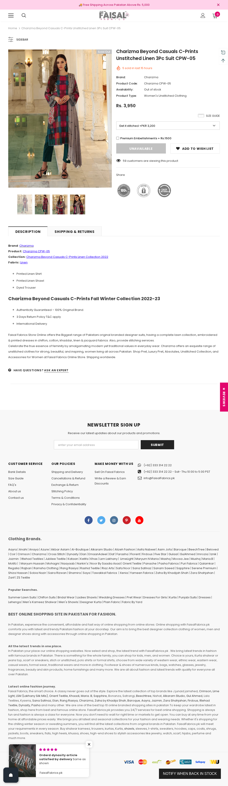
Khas (94, 559)
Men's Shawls (68, 602)
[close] (218, 5)
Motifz (12, 563)
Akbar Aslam (60, 549)
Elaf (111, 554)
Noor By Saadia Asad (105, 563)
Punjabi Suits (188, 597)
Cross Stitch (56, 554)
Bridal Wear (66, 597)
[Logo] (114, 15)
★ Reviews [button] (224, 397)
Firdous (147, 554)
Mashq (166, 559)
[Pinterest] (127, 520)
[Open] (10, 775)
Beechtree (143, 696)
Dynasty (72, 554)
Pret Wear (134, 597)
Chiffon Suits (47, 597)
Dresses (205, 597)
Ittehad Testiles (32, 559)
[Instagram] (114, 520)
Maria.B (207, 559)
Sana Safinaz (141, 568)
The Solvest (70, 760)
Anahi (23, 549)
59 (124, 161)
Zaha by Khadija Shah (110, 700)
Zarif (11, 577)
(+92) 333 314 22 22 (158, 465)
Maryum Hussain (33, 563)
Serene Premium (204, 568)
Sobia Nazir (38, 573)
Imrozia (202, 554)
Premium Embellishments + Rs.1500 (145, 138)
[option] (60, 118)
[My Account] (203, 15)
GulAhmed (187, 554)
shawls (129, 728)
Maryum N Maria (147, 559)
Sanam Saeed (163, 568)
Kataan (73, 559)
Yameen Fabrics (141, 573)
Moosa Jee (181, 559)
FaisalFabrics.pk (30, 760)
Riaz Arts (108, 568)
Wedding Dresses (112, 597)
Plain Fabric (112, 602)
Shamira (75, 573)
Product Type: (126, 96)
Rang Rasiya (69, 568)
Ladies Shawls (87, 597)
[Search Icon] (24, 15)
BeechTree (197, 549)
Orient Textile (132, 563)
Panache (150, 563)
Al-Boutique (80, 549)
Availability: (124, 89)
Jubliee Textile (55, 559)
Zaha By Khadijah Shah (171, 573)
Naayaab (68, 563)
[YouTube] (139, 520)
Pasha (36, 705)
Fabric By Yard (132, 602)
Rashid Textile (90, 568)
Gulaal (173, 554)
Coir (13, 554)
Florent (135, 554)
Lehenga (14, 602)
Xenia (124, 573)
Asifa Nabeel (146, 549)
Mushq (195, 559)
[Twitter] (101, 520)
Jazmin (13, 559)
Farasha (122, 554)
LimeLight (126, 559)
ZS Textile (23, 577)
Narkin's (82, 563)
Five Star (161, 554)
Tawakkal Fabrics (104, 573)
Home (12, 28)
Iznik (213, 554)
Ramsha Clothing (46, 568)
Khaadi (74, 696)
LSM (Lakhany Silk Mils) (32, 696)
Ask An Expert (56, 370)
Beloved (213, 549)
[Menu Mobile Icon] (11, 15)
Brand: (121, 77)
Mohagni (53, 563)
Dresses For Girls (155, 597)
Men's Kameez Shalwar (40, 602)
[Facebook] (89, 520)
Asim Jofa (165, 549)
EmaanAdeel (97, 554)
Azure (45, 549)
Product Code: (127, 83)
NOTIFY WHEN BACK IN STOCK (190, 774)
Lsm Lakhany (109, 559)
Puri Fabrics (189, 563)
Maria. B (86, 696)
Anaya (34, 549)
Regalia (13, 568)
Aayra (12, 549)
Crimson (24, 554)
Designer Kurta (91, 602)
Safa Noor (123, 568)
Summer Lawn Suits (22, 597)
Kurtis (173, 597)
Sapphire (183, 568)
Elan (83, 554)
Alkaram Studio (102, 549)
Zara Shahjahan (202, 573)
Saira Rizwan (57, 573)
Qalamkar (206, 563)
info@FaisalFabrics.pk (159, 478)
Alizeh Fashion (125, 549)
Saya (86, 573)
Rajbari (26, 568)
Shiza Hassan (18, 573)
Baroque (180, 549)
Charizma (151, 77)
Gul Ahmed (194, 696)
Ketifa (84, 559)
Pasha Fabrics (169, 563)
